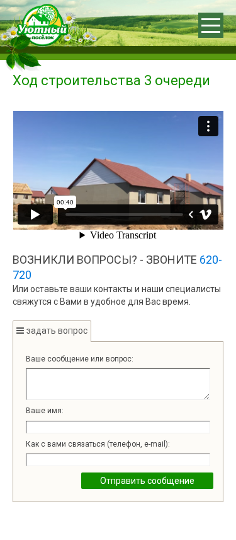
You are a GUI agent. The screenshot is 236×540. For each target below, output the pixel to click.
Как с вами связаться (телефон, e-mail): (98, 444)
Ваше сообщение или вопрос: (79, 359)
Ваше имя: (45, 410)
